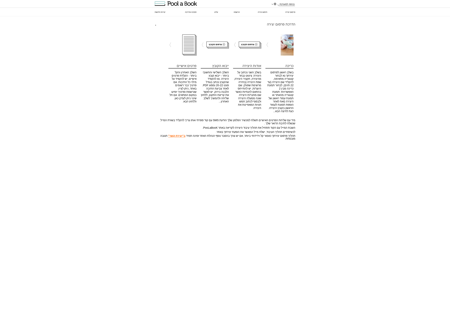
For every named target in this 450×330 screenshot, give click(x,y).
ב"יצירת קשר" (176, 135)
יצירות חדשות (160, 12)
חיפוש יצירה (262, 12)
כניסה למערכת (287, 4)
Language (273, 4)
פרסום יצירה (290, 12)
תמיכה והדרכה (191, 12)
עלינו (216, 12)
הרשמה (237, 12)
